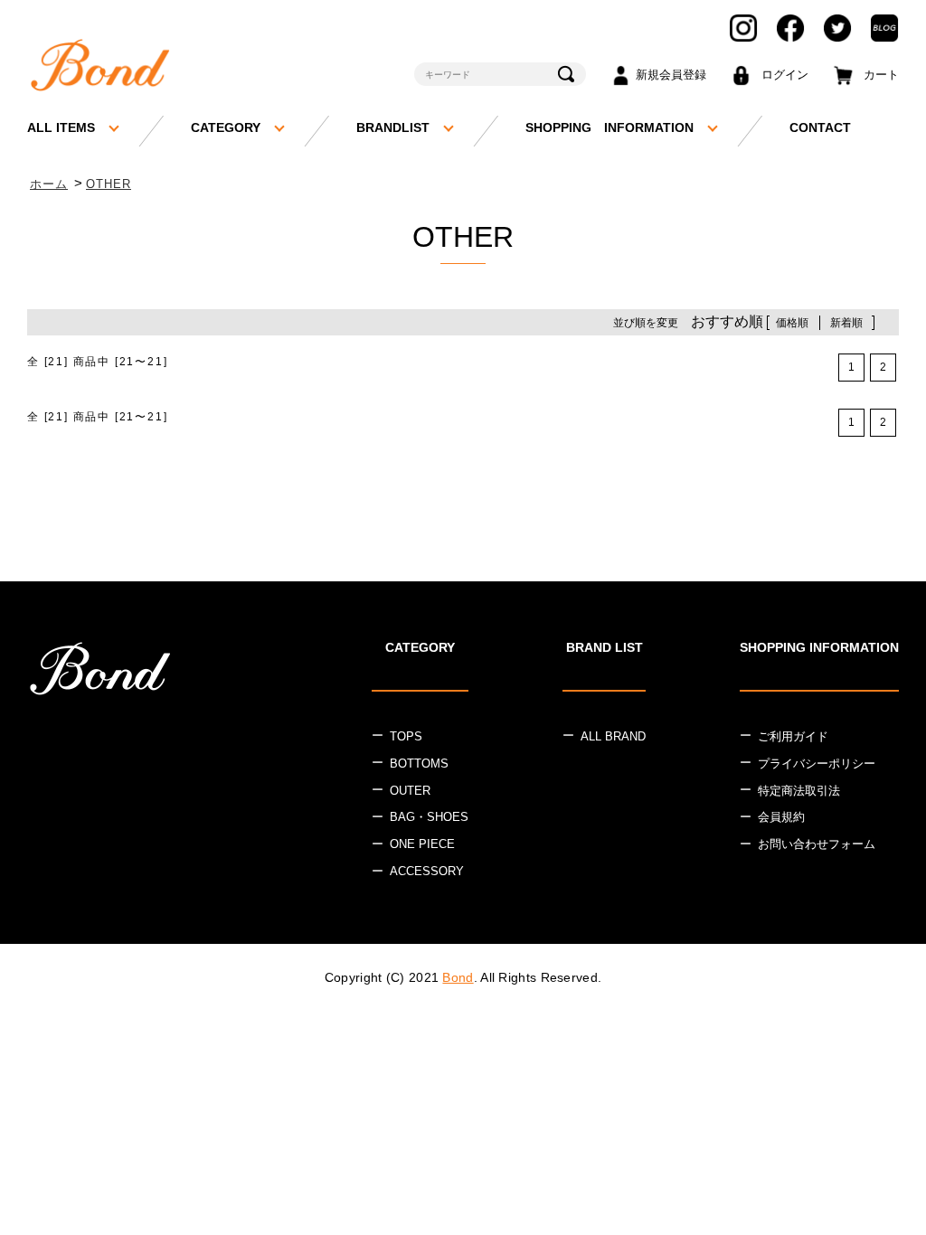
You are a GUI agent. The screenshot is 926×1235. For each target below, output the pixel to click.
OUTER (410, 790)
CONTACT (820, 127)
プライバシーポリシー (816, 763)
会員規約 (781, 817)
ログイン (784, 74)
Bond (457, 977)
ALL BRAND (613, 736)
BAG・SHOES (429, 817)
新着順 (846, 322)
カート (881, 74)
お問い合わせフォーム (816, 844)
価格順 (792, 322)
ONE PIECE (422, 844)
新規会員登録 (671, 74)
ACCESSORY (427, 871)
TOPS (406, 736)
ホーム (49, 184)
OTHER (108, 184)
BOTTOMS (419, 763)
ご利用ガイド (793, 736)
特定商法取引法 (799, 790)
